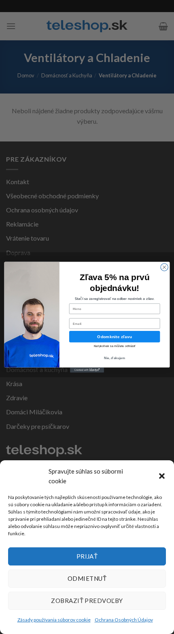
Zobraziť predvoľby (87, 600)
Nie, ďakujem (114, 358)
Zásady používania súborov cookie (54, 620)
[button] (162, 476)
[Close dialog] (164, 266)
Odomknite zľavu (114, 336)
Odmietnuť (87, 578)
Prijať (87, 556)
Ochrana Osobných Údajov (124, 620)
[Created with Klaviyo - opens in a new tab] (87, 369)
